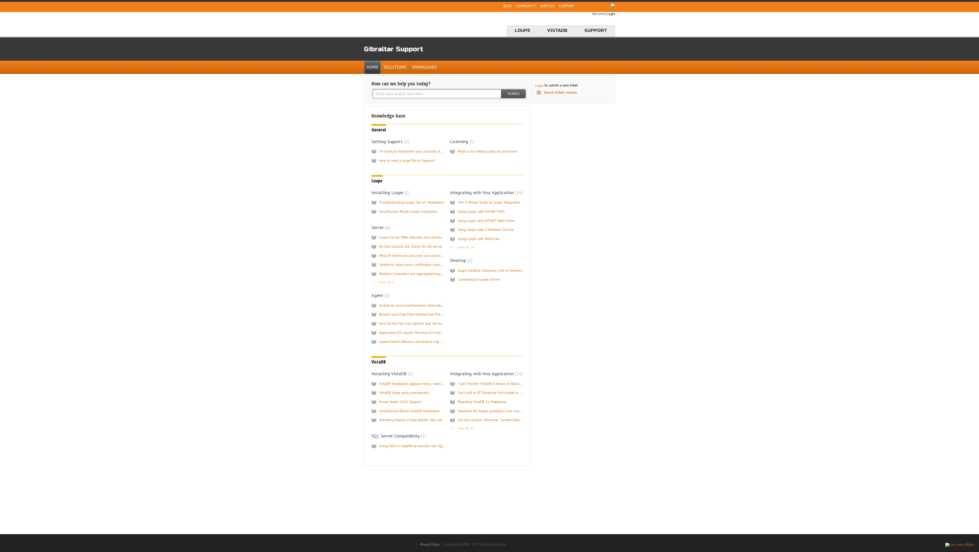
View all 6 (386, 282)
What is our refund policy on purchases (487, 151)
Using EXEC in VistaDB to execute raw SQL (411, 446)
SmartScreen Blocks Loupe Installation (408, 211)
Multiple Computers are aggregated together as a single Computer (430, 273)
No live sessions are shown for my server (411, 246)
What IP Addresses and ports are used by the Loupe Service (425, 255)
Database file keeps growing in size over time (493, 411)
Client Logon (593, 6)
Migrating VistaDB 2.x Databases (482, 401)
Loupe (522, 30)
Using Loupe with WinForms (479, 238)
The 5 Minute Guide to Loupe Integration (489, 202)
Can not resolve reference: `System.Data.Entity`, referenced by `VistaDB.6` (514, 420)
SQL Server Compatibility (397, 436)
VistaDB (557, 30)
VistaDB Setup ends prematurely (404, 392)
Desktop (460, 260)
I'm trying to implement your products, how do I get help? (423, 151)
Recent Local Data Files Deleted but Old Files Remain (419, 314)
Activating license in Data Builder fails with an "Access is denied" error (431, 420)
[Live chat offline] (959, 545)
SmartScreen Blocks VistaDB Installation (409, 411)
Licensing (461, 141)
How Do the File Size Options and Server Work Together (422, 323)
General (378, 130)
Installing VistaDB (391, 374)
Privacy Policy (430, 544)
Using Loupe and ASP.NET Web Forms (486, 220)
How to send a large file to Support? (407, 160)
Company (566, 6)
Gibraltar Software (389, 543)
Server (380, 227)
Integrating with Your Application (485, 192)
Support (595, 30)
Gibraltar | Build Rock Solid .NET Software (414, 24)
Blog (508, 6)
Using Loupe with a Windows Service (486, 229)
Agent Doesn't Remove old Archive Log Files (413, 341)
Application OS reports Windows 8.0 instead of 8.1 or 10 (422, 332)
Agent (379, 295)
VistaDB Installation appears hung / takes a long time (419, 383)
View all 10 (465, 428)
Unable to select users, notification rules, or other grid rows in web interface (437, 264)
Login (539, 85)
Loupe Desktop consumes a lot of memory (490, 270)
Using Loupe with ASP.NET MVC (481, 211)
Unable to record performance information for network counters (428, 305)
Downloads (424, 67)
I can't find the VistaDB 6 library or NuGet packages (497, 383)
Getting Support (389, 141)
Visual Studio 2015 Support (400, 401)
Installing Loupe (389, 192)
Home (372, 67)
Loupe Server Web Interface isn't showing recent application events (431, 237)
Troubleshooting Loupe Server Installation (411, 202)
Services (547, 6)
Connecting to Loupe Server (479, 279)
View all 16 (465, 247)
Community (526, 6)
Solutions (395, 67)
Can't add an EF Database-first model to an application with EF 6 (507, 392)
